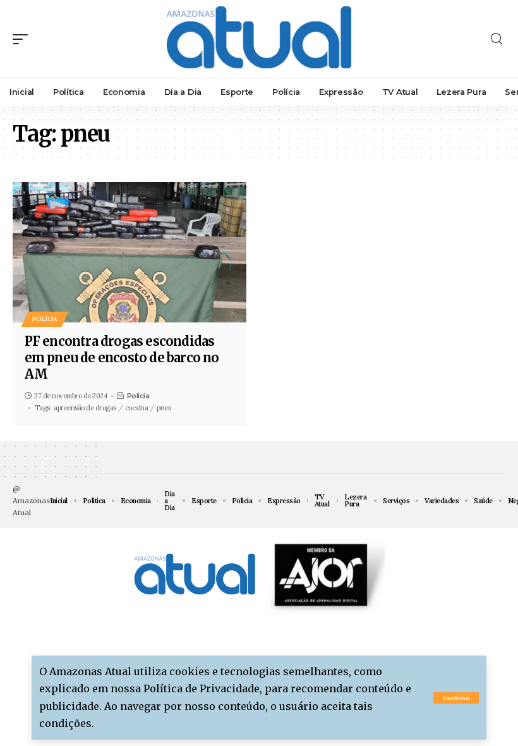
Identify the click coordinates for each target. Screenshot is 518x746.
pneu (164, 407)
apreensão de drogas (85, 407)
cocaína (136, 407)
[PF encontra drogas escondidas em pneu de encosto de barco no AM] (129, 252)
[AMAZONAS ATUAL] (259, 39)
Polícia (44, 319)
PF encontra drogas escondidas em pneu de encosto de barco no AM (122, 357)
